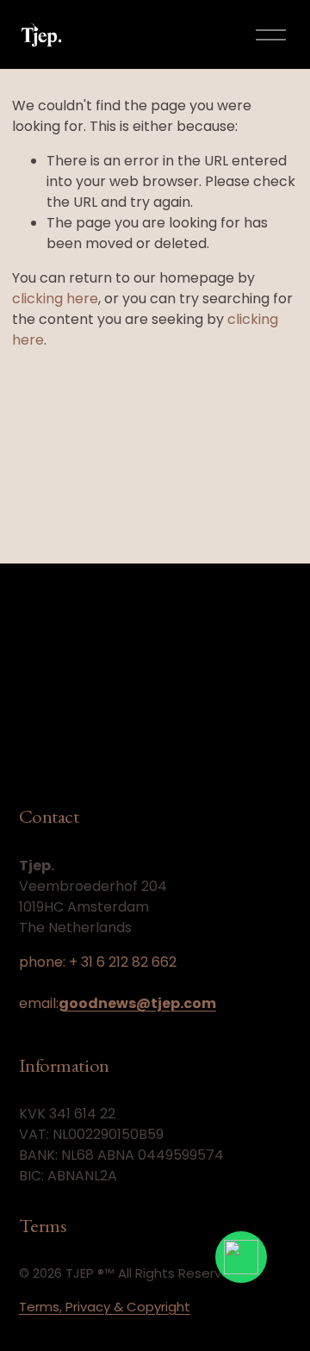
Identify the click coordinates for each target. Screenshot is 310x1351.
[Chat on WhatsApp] (241, 1257)
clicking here (55, 298)
